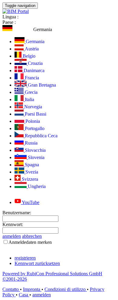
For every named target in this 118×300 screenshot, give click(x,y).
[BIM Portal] (15, 11)
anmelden (11, 236)
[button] (27, 29)
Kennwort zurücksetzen (37, 263)
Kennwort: (12, 224)
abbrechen (32, 236)
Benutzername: (16, 212)
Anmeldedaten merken (30, 242)
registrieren (25, 257)
